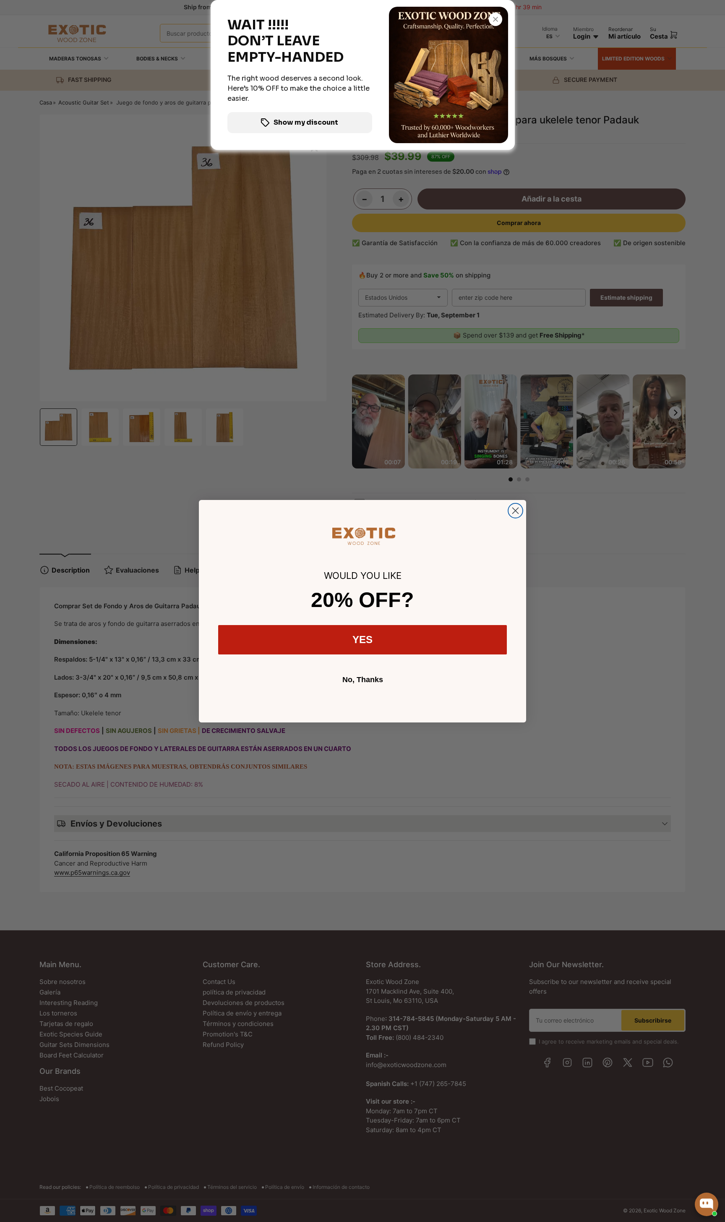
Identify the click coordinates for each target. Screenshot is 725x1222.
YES (362, 639)
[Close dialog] (515, 510)
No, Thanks (362, 679)
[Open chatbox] (706, 1204)
